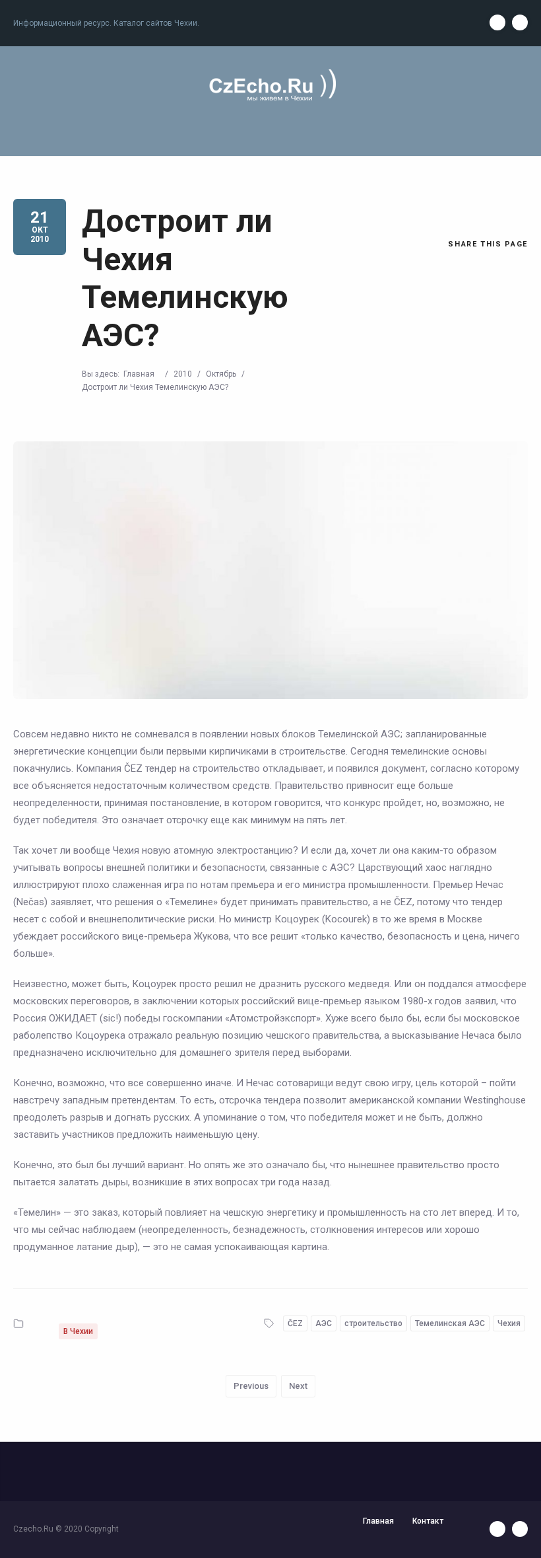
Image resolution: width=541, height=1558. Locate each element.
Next (298, 1386)
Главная (138, 374)
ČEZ (295, 1323)
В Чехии (78, 1331)
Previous (251, 1386)
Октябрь (221, 374)
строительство (373, 1323)
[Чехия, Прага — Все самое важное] (270, 86)
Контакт (427, 1521)
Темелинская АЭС (450, 1323)
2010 (183, 374)
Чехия (509, 1323)
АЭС (323, 1323)
